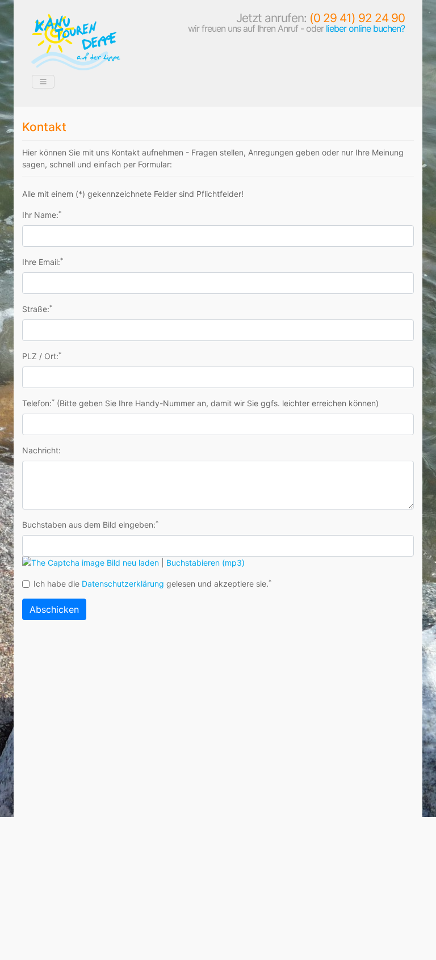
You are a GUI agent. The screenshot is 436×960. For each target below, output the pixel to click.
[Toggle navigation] (43, 82)
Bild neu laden (133, 562)
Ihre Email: (42, 261)
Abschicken (54, 609)
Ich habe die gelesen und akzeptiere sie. (152, 583)
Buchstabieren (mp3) (205, 562)
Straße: (37, 309)
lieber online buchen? (365, 28)
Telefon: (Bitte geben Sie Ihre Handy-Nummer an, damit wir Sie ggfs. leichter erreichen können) (200, 403)
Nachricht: (41, 450)
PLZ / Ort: (41, 356)
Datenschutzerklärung (123, 583)
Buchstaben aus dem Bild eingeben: (90, 524)
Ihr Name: (41, 214)
